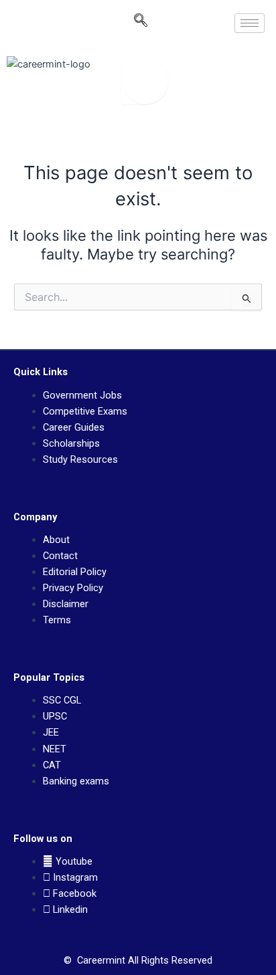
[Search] (144, 81)
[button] (140, 23)
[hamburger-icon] (249, 23)
